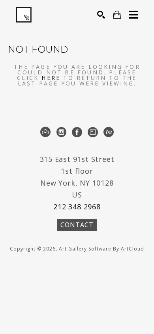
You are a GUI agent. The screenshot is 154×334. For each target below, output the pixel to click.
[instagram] (61, 132)
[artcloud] (45, 132)
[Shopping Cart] (117, 14)
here (50, 78)
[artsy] (93, 132)
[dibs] (108, 132)
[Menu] (133, 15)
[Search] (101, 15)
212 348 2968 (77, 206)
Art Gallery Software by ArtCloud (101, 248)
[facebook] (77, 132)
